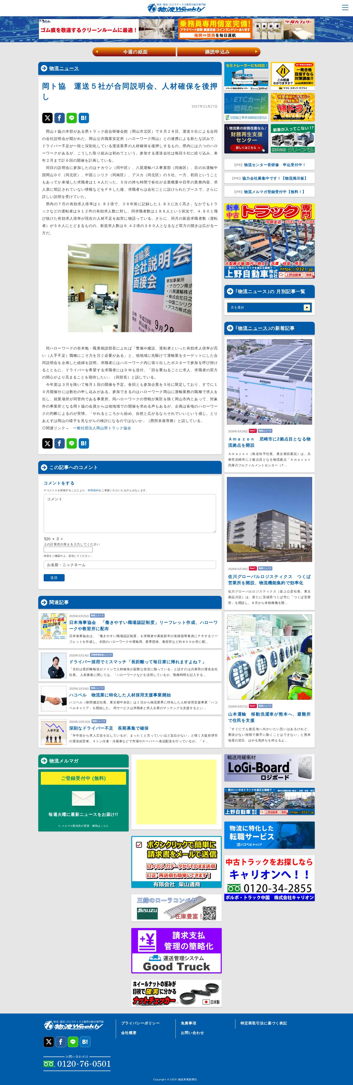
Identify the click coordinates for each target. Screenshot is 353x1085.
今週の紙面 (121, 51)
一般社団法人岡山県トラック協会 (102, 428)
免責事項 (188, 1023)
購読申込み (231, 51)
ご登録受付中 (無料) (83, 778)
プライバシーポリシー (140, 1023)
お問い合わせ (192, 1033)
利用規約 (93, 490)
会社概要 (129, 1033)
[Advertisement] (176, 792)
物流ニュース (64, 68)
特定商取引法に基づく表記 (264, 1023)
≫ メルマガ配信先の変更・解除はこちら (83, 825)
